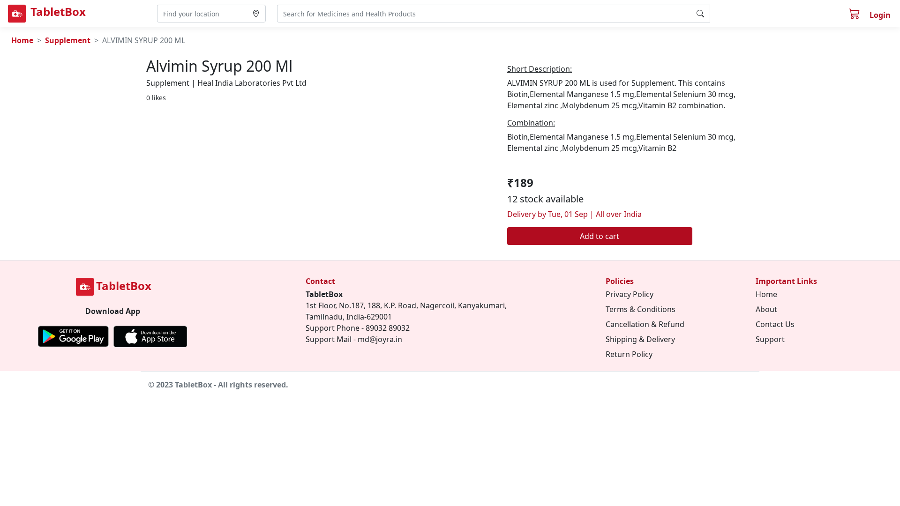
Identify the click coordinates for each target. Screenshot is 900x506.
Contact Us (775, 324)
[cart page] (855, 15)
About (766, 309)
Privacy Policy (629, 294)
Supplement (67, 40)
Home (22, 40)
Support (770, 339)
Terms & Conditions (640, 309)
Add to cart (599, 236)
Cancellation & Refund (645, 324)
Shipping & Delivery (640, 339)
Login (880, 15)
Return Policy (629, 354)
